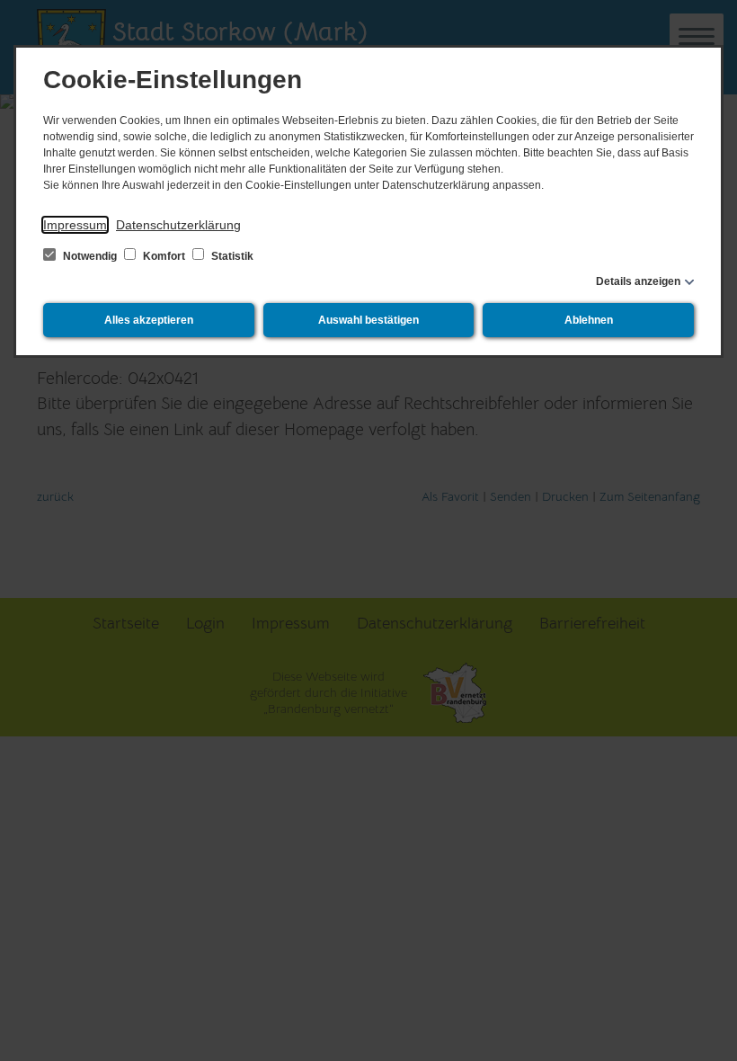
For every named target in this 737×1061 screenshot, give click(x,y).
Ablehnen (588, 320)
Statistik (231, 256)
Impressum (75, 225)
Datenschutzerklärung (178, 225)
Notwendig (90, 256)
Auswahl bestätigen (368, 320)
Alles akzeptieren (148, 320)
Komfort (164, 256)
